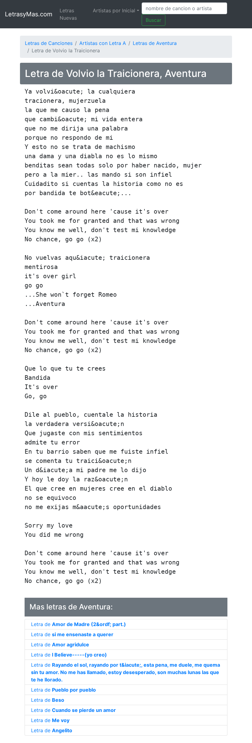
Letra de (78, 624)
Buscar (153, 20)
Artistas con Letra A (102, 43)
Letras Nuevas (68, 14)
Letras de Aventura (155, 43)
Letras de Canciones (49, 43)
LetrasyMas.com (28, 14)
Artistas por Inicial (114, 10)
